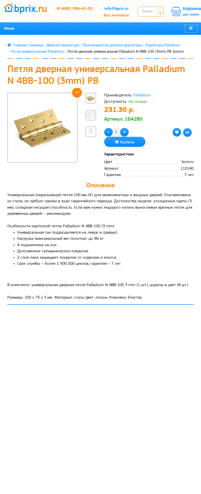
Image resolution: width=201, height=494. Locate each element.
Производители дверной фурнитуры (112, 45)
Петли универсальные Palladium (37, 52)
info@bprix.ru (116, 9)
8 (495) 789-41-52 (75, 9)
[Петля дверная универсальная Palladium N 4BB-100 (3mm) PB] (42, 128)
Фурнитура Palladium (162, 45)
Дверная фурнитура (62, 45)
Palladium (142, 95)
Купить (127, 142)
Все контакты (116, 15)
